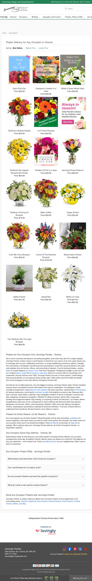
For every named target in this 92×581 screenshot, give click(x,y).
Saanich (24, 501)
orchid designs (80, 389)
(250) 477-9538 (11, 554)
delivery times (50, 441)
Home (4, 33)
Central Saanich (55, 501)
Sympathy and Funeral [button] (52, 17)
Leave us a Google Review (75, 554)
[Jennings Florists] (16, 9)
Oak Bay (22, 503)
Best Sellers (18, 48)
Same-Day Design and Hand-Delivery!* (18, 1)
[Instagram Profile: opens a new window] (64, 549)
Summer (13, 17)
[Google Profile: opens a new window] (80, 549)
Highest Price (31, 48)
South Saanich (67, 501)
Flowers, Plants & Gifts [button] (74, 17)
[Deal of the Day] (72, 113)
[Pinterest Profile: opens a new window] (75, 549)
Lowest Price (43, 48)
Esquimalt (32, 501)
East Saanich (42, 501)
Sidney (15, 503)
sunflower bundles (42, 392)
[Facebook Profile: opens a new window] (69, 549)
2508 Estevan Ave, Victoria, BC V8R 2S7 (20, 551)
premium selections (39, 373)
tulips (8, 370)
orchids (53, 422)
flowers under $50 (22, 373)
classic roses (33, 370)
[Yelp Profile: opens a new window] (85, 549)
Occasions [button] (23, 17)
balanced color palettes (38, 389)
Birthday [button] (35, 17)
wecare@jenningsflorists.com (16, 556)
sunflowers (74, 418)
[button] (85, 571)
